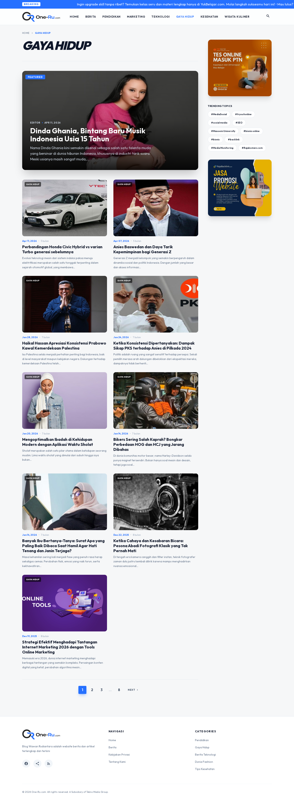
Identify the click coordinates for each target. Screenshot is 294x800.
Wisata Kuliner (237, 16)
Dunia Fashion (204, 762)
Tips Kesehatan (205, 769)
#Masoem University (223, 131)
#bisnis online (252, 131)
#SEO (239, 122)
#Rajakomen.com (252, 147)
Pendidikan (111, 16)
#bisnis (215, 139)
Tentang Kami (117, 762)
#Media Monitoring (222, 147)
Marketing (136, 16)
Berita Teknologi (205, 754)
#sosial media (219, 122)
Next (133, 689)
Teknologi (160, 16)
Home (74, 16)
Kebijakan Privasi (119, 754)
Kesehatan (209, 16)
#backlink (234, 139)
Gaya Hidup (185, 16)
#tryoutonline (243, 114)
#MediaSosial (219, 114)
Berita (90, 16)
